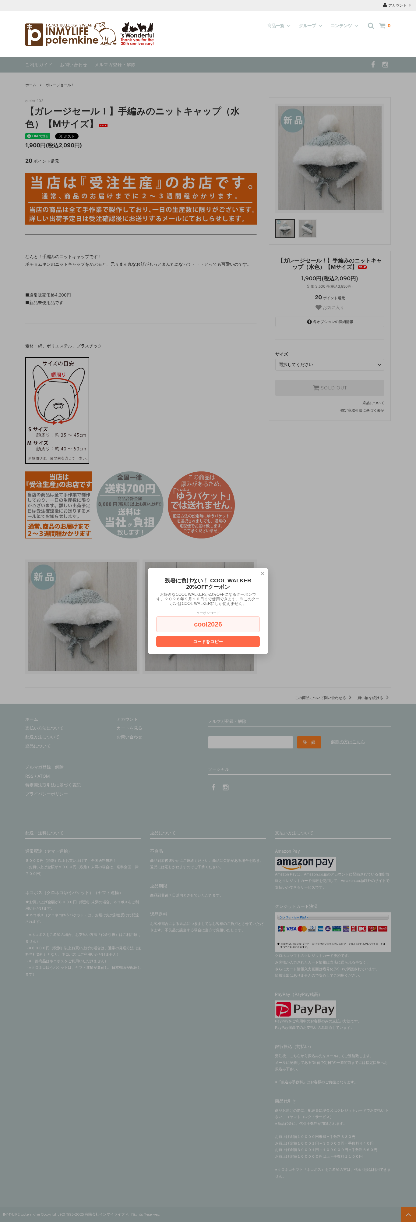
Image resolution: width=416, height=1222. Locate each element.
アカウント (397, 5)
